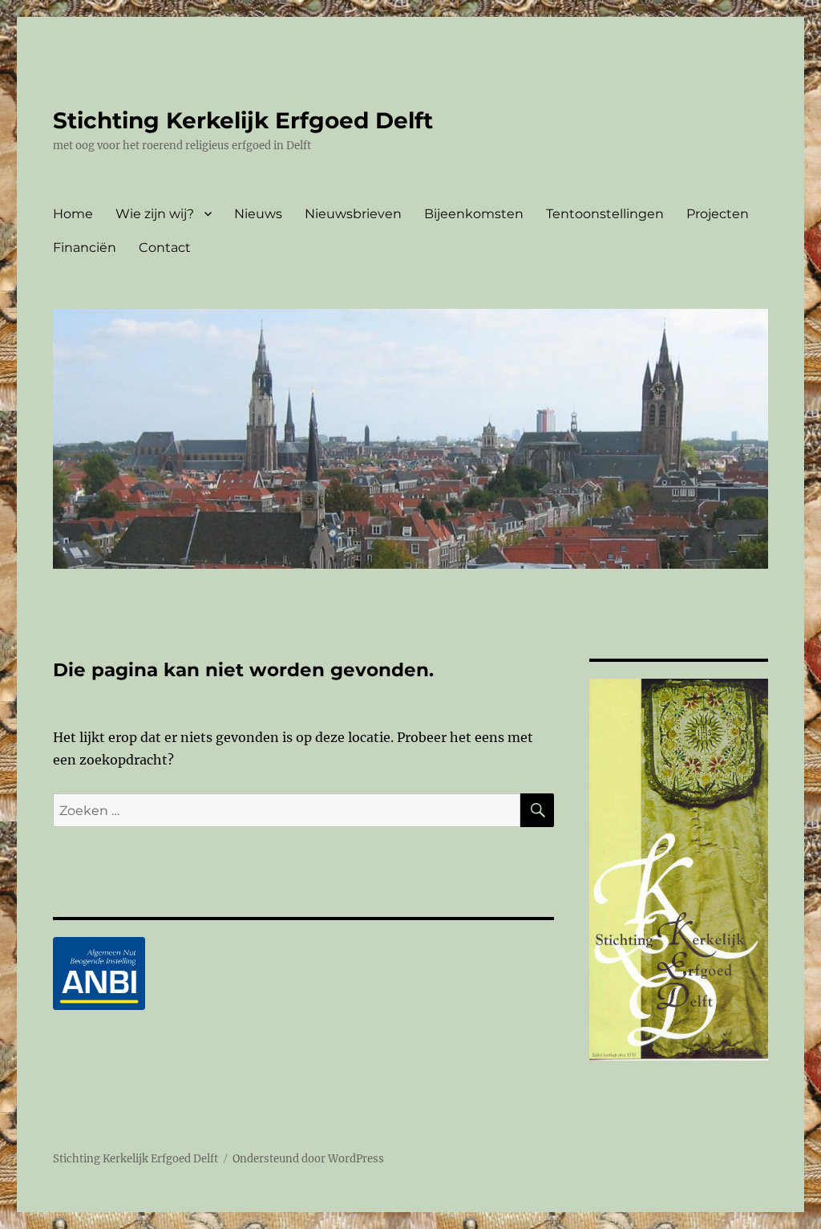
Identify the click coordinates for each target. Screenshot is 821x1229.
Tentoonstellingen (605, 213)
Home (73, 213)
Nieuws (258, 213)
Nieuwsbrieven (353, 213)
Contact (165, 247)
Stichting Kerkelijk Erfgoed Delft (243, 120)
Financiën (84, 247)
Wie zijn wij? (154, 213)
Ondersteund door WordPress (308, 1159)
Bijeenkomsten (474, 213)
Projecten (717, 213)
